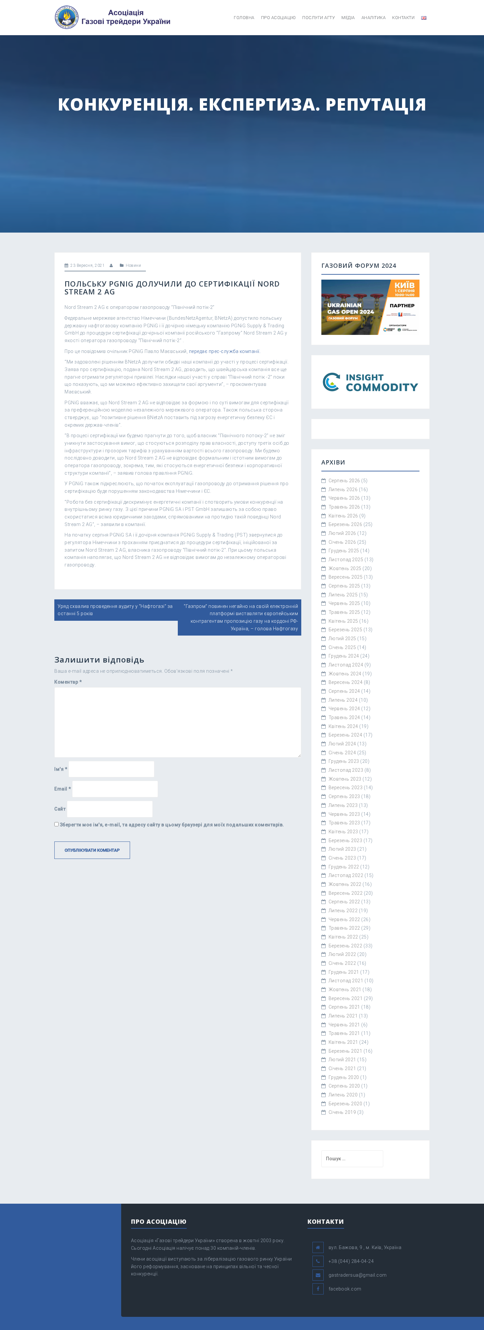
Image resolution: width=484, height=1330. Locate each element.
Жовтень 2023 (345, 779)
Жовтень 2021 (345, 989)
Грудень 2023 (344, 761)
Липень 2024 (343, 700)
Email (62, 788)
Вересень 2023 (346, 787)
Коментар (68, 682)
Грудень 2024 (344, 656)
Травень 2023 (344, 822)
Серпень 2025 (344, 586)
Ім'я (60, 769)
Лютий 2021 (342, 1059)
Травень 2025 (344, 612)
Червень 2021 (344, 1024)
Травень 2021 (344, 1033)
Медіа (348, 17)
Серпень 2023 (344, 796)
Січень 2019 (342, 1112)
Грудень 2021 (344, 972)
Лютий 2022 (342, 954)
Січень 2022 (342, 963)
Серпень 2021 (344, 1007)
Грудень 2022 (344, 866)
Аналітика (374, 17)
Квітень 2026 (343, 515)
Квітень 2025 (343, 621)
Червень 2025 (344, 603)
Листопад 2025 (346, 559)
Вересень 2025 (346, 577)
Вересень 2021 (346, 998)
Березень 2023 (346, 840)
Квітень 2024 (343, 726)
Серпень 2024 (344, 691)
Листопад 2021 (346, 980)
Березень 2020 (346, 1103)
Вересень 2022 (346, 893)
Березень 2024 (346, 735)
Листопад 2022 (346, 875)
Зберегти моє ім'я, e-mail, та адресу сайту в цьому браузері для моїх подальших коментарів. (172, 824)
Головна (244, 17)
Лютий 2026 (342, 533)
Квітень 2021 (343, 1042)
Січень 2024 (342, 752)
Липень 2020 (343, 1094)
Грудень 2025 (344, 550)
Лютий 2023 (342, 849)
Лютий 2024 (342, 743)
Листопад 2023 (346, 770)
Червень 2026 (344, 498)
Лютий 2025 (342, 638)
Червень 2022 (344, 919)
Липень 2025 (343, 594)
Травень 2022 (344, 928)
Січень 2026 (342, 542)
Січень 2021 (342, 1068)
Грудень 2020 (344, 1077)
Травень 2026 (344, 507)
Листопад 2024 (346, 664)
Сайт (60, 809)
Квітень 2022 (343, 937)
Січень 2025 (342, 647)
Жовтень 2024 (345, 673)
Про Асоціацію (278, 17)
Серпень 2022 (344, 901)
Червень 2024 (344, 708)
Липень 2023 (343, 805)
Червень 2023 (344, 814)
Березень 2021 (346, 1051)
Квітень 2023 (343, 831)
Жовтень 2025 (345, 568)
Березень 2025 (346, 629)
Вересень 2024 (346, 682)
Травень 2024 (344, 717)
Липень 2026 (343, 489)
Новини (133, 265)
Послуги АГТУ (318, 17)
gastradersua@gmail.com (358, 1275)
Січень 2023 (342, 858)
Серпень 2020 (344, 1086)
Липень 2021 (343, 1015)
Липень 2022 (343, 910)
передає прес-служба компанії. (225, 351)
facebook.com (345, 1289)
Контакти (403, 17)
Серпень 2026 (344, 480)
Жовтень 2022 (345, 884)
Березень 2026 (346, 524)
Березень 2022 (346, 945)
